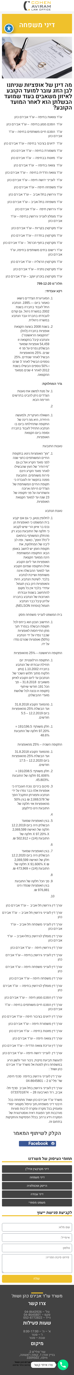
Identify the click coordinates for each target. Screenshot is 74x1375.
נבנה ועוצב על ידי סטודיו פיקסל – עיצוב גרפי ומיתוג (38, 1365)
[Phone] (63, 1365)
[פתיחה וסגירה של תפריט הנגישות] (9, 28)
